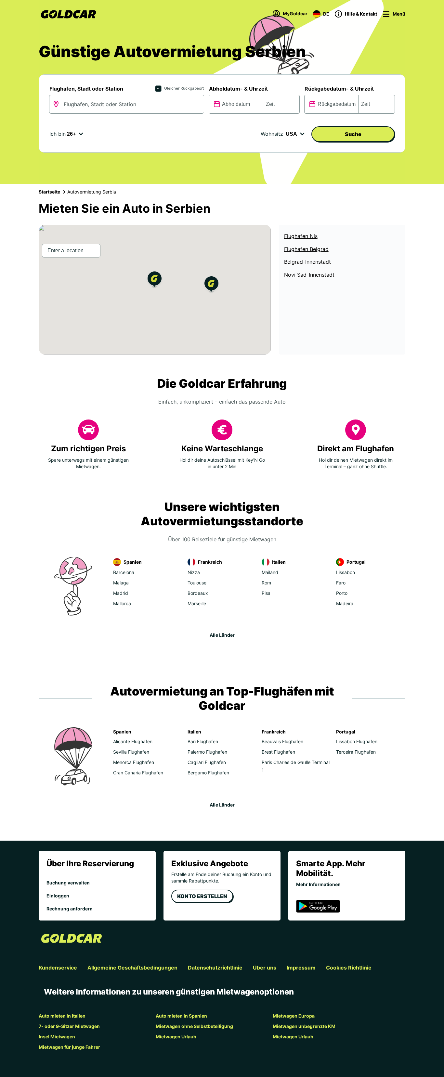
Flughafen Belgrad (306, 249)
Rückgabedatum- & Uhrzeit (339, 88)
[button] (154, 280)
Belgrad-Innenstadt (307, 261)
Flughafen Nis (301, 236)
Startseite (49, 191)
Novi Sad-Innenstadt (309, 274)
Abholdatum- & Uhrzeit (238, 88)
